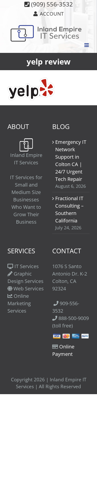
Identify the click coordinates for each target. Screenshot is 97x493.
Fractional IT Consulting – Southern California (69, 209)
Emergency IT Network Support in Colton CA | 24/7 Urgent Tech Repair (70, 160)
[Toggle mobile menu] (87, 45)
